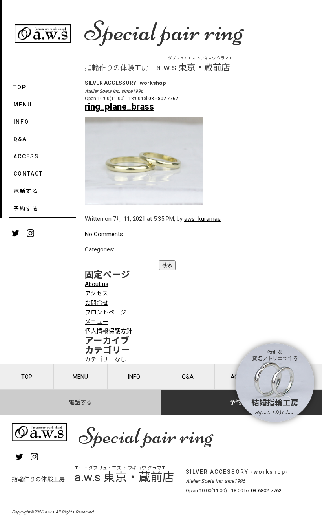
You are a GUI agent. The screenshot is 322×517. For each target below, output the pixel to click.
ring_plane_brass (119, 106)
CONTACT (28, 173)
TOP (19, 87)
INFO (21, 122)
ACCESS (26, 156)
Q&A (20, 139)
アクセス (96, 293)
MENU (22, 104)
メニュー (96, 321)
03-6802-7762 (163, 98)
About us (96, 284)
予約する (25, 208)
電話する (25, 191)
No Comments (104, 234)
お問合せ (96, 302)
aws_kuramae (202, 218)
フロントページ (105, 312)
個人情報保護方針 (108, 331)
